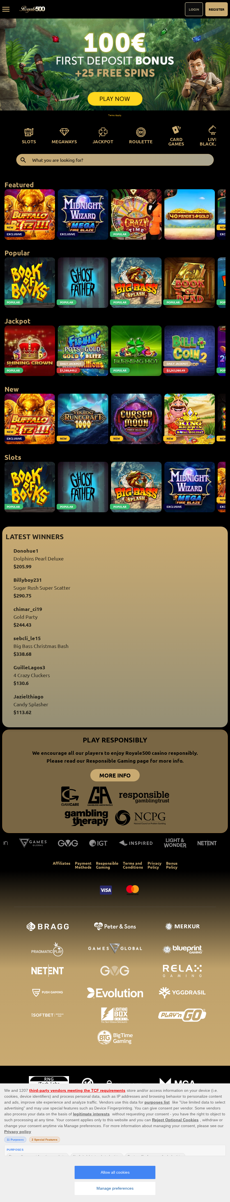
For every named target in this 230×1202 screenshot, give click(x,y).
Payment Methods (83, 865)
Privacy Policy (155, 865)
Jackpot (103, 141)
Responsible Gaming (107, 865)
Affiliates (61, 863)
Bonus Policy (172, 865)
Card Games (176, 141)
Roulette (141, 141)
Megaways (64, 141)
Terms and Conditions (133, 865)
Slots (29, 141)
